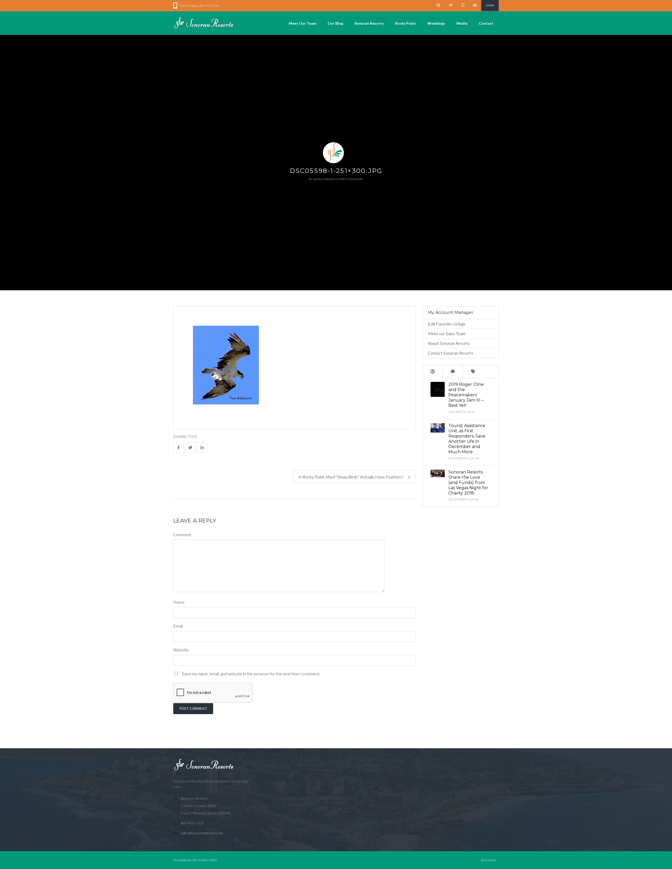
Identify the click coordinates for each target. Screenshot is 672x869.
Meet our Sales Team (447, 333)
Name (179, 601)
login (490, 5)
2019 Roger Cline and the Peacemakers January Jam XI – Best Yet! (466, 395)
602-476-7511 (192, 823)
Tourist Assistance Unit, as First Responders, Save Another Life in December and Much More (466, 438)
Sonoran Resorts (324, 179)
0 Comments (354, 179)
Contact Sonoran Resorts (450, 352)
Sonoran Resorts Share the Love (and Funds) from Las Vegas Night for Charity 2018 (468, 483)
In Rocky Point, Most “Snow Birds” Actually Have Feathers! (351, 476)
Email (178, 625)
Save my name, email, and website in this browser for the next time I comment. (251, 673)
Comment (182, 534)
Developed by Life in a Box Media (195, 860)
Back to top (488, 860)
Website (181, 649)
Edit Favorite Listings (446, 323)
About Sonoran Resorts (449, 343)
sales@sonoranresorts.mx (202, 833)
